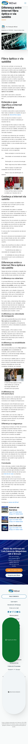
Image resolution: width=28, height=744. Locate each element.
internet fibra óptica (15, 114)
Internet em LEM (16, 517)
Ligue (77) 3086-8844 (15, 512)
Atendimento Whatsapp (14, 605)
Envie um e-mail (14, 608)
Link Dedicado (15, 525)
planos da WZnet (13, 502)
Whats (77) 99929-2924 (16, 521)
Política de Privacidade (14, 666)
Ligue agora (14, 601)
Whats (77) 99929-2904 (16, 514)
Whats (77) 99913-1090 (16, 529)
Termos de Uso (14, 663)
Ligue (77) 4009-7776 (15, 527)
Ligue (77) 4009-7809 (15, 519)
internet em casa (8, 474)
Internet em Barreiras (14, 508)
